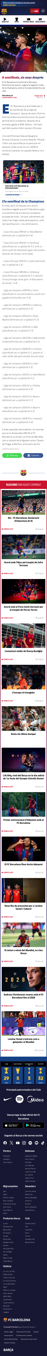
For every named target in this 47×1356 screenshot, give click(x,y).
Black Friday (7, 1258)
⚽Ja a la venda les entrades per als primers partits (19, 4)
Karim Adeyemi (31, 1207)
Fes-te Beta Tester (7, 1253)
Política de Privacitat (23, 1332)
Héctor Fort (29, 1178)
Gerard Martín (30, 1168)
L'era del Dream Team (9, 1285)
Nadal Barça (7, 1261)
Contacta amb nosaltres (24, 1335)
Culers (34, 10)
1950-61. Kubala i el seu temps (9, 1291)
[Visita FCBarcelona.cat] (4, 11)
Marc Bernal (7, 1210)
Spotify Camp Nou (30, 1225)
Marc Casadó (8, 1201)
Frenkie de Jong (9, 1204)
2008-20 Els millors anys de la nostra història (9, 1277)
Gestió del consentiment (29, 1339)
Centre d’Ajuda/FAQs (8, 1247)
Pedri (5, 1194)
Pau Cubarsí (29, 1159)
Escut (27, 1233)
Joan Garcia (7, 1162)
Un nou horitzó (9, 1271)
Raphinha (29, 1194)
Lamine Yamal (30, 1191)
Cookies (36, 1332)
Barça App (7, 1239)
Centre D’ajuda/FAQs (11, 1339)
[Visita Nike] (8, 1099)
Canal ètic (28, 1230)
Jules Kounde (30, 1172)
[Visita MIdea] (35, 1099)
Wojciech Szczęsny (6, 1157)
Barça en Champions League (7, 1309)
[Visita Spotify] (19, 1099)
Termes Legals (8, 1332)
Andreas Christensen (29, 1163)
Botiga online (8, 1242)
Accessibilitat (8, 1335)
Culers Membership (8, 1225)
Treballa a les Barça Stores (30, 1240)
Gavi (4, 1191)
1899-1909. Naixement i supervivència (8, 1299)
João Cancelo (30, 1181)
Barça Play (7, 1230)
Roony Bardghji (31, 1198)
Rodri (5, 1213)
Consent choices (9, 1343)
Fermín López (8, 1198)
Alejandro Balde (31, 1156)
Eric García (29, 1175)
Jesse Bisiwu (30, 1210)
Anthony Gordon (28, 1202)
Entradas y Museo (7, 1234)
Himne (27, 1236)
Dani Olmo (7, 1207)
